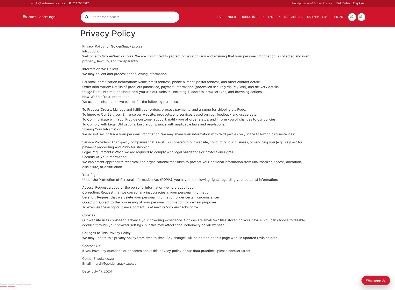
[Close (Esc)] (3, 282)
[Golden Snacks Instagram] (361, 17)
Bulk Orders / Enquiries (350, 3)
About (232, 17)
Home (219, 17)
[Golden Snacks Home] (45, 17)
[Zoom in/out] (27, 282)
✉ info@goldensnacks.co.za (48, 3)
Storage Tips (293, 17)
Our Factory (271, 17)
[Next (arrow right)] (11, 288)
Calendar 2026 (317, 17)
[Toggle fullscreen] (19, 282)
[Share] (11, 282)
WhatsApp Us (375, 280)
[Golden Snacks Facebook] (352, 17)
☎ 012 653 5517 (79, 3)
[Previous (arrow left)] (3, 288)
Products (247, 17)
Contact (338, 17)
